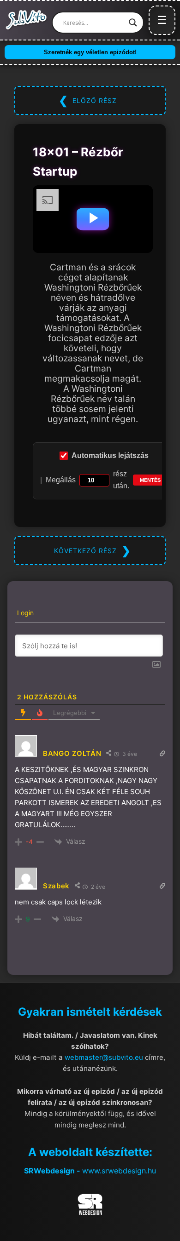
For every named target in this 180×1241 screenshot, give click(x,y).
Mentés (150, 480)
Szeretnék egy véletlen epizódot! (90, 52)
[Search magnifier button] (132, 22)
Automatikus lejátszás (110, 455)
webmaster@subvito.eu (104, 1057)
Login (24, 613)
